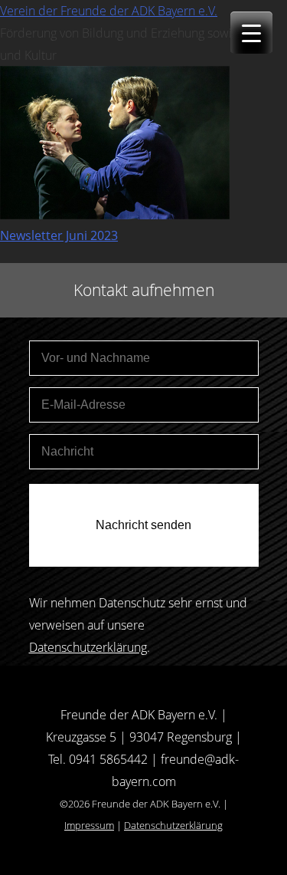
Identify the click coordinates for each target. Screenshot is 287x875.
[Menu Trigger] (251, 33)
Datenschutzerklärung (88, 647)
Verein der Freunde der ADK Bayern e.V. (108, 10)
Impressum (89, 825)
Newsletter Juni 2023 (59, 235)
